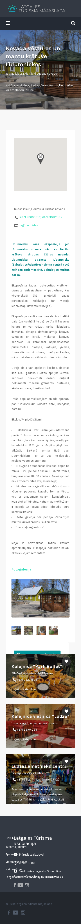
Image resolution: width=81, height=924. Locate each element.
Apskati (35, 85)
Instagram (23, 912)
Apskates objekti (17, 854)
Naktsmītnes (14, 869)
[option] (40, 598)
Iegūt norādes (29, 225)
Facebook (9, 912)
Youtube (15, 912)
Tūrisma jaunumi (16, 846)
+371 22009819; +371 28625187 (41, 217)
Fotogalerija (21, 569)
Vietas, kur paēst (16, 862)
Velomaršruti (49, 85)
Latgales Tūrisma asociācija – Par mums (32, 877)
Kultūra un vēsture (17, 85)
